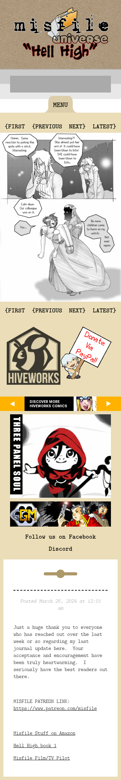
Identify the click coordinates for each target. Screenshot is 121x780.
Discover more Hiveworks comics (48, 404)
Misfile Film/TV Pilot (41, 757)
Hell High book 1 (34, 745)
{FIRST (15, 126)
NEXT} (77, 126)
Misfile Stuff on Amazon (44, 732)
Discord (60, 548)
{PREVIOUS (47, 126)
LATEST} (104, 126)
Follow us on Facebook (60, 536)
